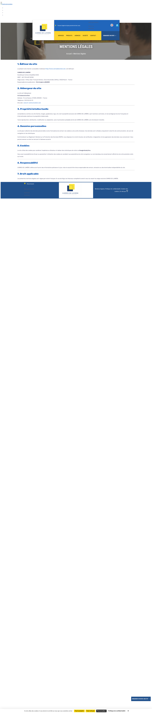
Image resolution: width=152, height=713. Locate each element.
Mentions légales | (100, 189)
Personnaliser (101, 711)
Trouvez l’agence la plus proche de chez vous (68, 25)
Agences (77, 35)
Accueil (69, 54)
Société (85, 35)
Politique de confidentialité (112, 189)
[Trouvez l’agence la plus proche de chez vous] (55, 25)
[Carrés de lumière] (6, 4)
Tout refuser (90, 711)
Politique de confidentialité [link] (116, 711)
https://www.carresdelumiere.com (55, 69)
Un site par (123, 191)
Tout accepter (79, 711)
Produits (69, 35)
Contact (93, 35)
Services (61, 35)
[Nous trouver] (25, 183)
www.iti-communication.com (32, 103)
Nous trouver (30, 184)
